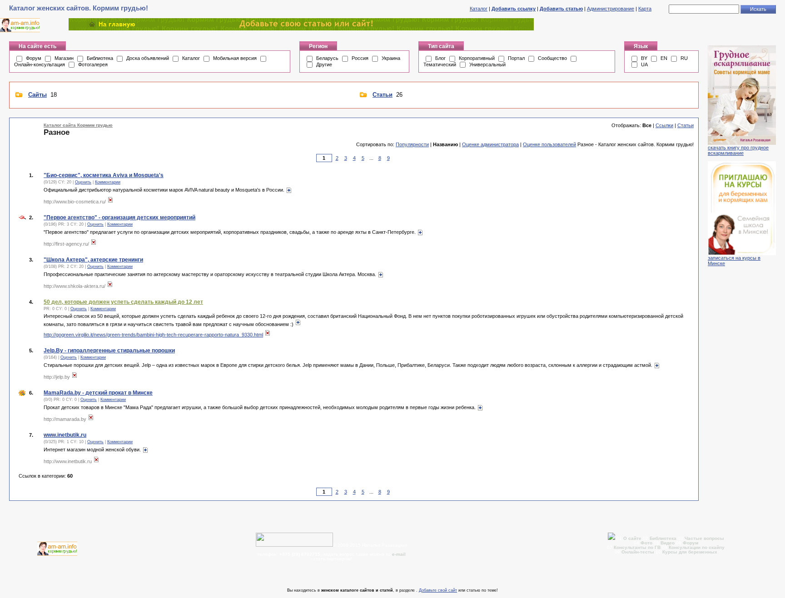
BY (644, 58)
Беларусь (327, 58)
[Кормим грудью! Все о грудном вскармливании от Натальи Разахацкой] (301, 28)
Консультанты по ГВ (638, 547)
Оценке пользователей (549, 144)
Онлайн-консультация (39, 64)
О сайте (633, 538)
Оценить (83, 182)
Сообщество (552, 58)
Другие (324, 64)
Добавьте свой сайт (438, 590)
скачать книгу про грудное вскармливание (738, 150)
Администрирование (610, 8)
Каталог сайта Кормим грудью (78, 125)
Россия (360, 58)
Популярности (412, 144)
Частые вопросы (704, 538)
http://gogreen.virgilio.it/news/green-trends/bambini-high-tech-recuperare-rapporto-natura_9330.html (153, 334)
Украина (391, 58)
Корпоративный (477, 58)
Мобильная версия (235, 58)
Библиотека (100, 58)
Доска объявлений (147, 58)
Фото (646, 542)
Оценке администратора (490, 144)
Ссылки (664, 125)
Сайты (37, 94)
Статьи (382, 94)
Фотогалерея (93, 64)
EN (664, 58)
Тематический (439, 64)
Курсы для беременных (689, 551)
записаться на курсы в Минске (734, 260)
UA (644, 64)
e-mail (399, 554)
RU (684, 58)
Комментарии (107, 182)
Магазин (64, 58)
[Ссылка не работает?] (110, 201)
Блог (440, 58)
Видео (668, 542)
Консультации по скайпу (697, 547)
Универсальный (487, 64)
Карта (644, 8)
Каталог (478, 8)
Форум (33, 58)
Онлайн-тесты (638, 551)
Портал (516, 58)
